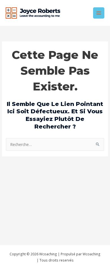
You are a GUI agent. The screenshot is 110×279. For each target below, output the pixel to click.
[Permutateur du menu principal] (99, 13)
